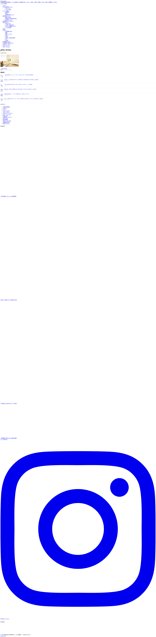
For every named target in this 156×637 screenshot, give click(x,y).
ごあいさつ (7, 8)
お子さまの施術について (10, 26)
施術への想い (8, 17)
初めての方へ (6, 22)
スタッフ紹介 (8, 9)
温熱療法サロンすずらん (8, 21)
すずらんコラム (6, 45)
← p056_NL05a (3, 68)
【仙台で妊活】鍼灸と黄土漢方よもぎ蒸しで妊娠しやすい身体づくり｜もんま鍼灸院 (18, 84)
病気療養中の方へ (7, 41)
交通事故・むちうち (7, 117)
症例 (4, 28)
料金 (6, 13)
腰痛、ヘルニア (8, 33)
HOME (4, 5)
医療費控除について (9, 14)
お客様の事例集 (6, 106)
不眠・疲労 (5, 115)
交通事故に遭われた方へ (8, 42)
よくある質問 (8, 27)
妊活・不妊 (5, 118)
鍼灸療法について (7, 16)
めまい (6, 35)
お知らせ (5, 108)
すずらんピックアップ (8, 113)
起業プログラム (6, 123)
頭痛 (6, 32)
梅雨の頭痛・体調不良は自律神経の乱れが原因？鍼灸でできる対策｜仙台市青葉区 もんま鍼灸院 (20, 89)
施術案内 (7, 12)
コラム (4, 109)
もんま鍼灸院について (8, 7)
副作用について (8, 19)
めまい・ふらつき (7, 114)
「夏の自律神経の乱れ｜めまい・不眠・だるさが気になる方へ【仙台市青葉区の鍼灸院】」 (19, 74)
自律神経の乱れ (8, 31)
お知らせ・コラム (7, 44)
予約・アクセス (6, 46)
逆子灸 (6, 40)
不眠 (6, 36)
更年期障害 (5, 119)
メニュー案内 (6, 10)
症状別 (4, 30)
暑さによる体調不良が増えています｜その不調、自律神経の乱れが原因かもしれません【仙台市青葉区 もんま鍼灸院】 (23, 98)
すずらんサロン (6, 112)
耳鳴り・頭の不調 (7, 121)
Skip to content (3, 1)
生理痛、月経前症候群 (10, 37)
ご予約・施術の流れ (9, 24)
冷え (6, 39)
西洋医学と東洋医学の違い (11, 18)
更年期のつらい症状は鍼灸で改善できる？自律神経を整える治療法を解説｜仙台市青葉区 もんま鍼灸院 (21, 79)
